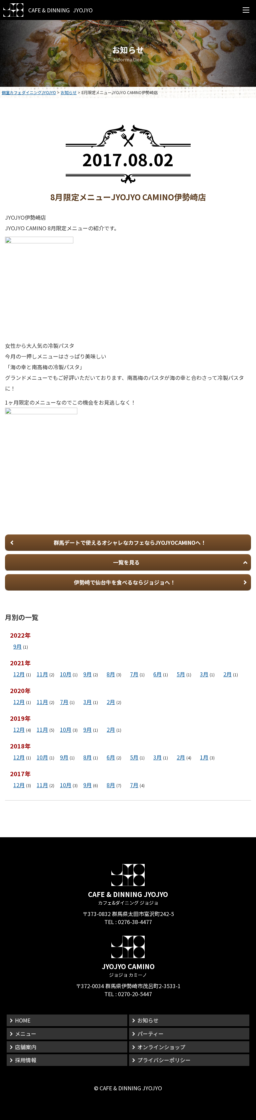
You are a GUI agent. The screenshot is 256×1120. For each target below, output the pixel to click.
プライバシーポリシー (164, 1060)
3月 (204, 674)
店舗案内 (25, 1047)
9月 (17, 646)
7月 (134, 674)
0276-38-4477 (135, 922)
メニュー (25, 1034)
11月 (42, 674)
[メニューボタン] (246, 10)
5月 (181, 674)
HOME (22, 1020)
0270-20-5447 (135, 994)
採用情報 (25, 1060)
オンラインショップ (161, 1047)
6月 (157, 674)
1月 (204, 757)
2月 (227, 674)
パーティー (150, 1034)
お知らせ (148, 1020)
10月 (65, 674)
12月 (19, 674)
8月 (111, 674)
